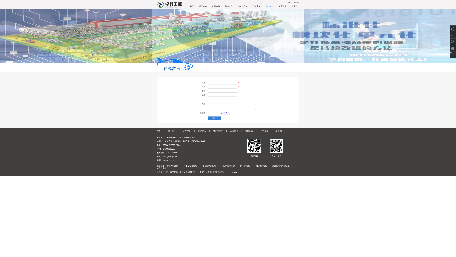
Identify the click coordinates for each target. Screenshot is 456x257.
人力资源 (282, 6)
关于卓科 (203, 6)
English (296, 2)
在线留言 (269, 6)
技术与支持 (242, 6)
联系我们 (295, 6)
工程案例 (256, 6)
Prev (3, 36)
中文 (289, 2)
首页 (192, 6)
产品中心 (216, 6)
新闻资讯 (229, 6)
